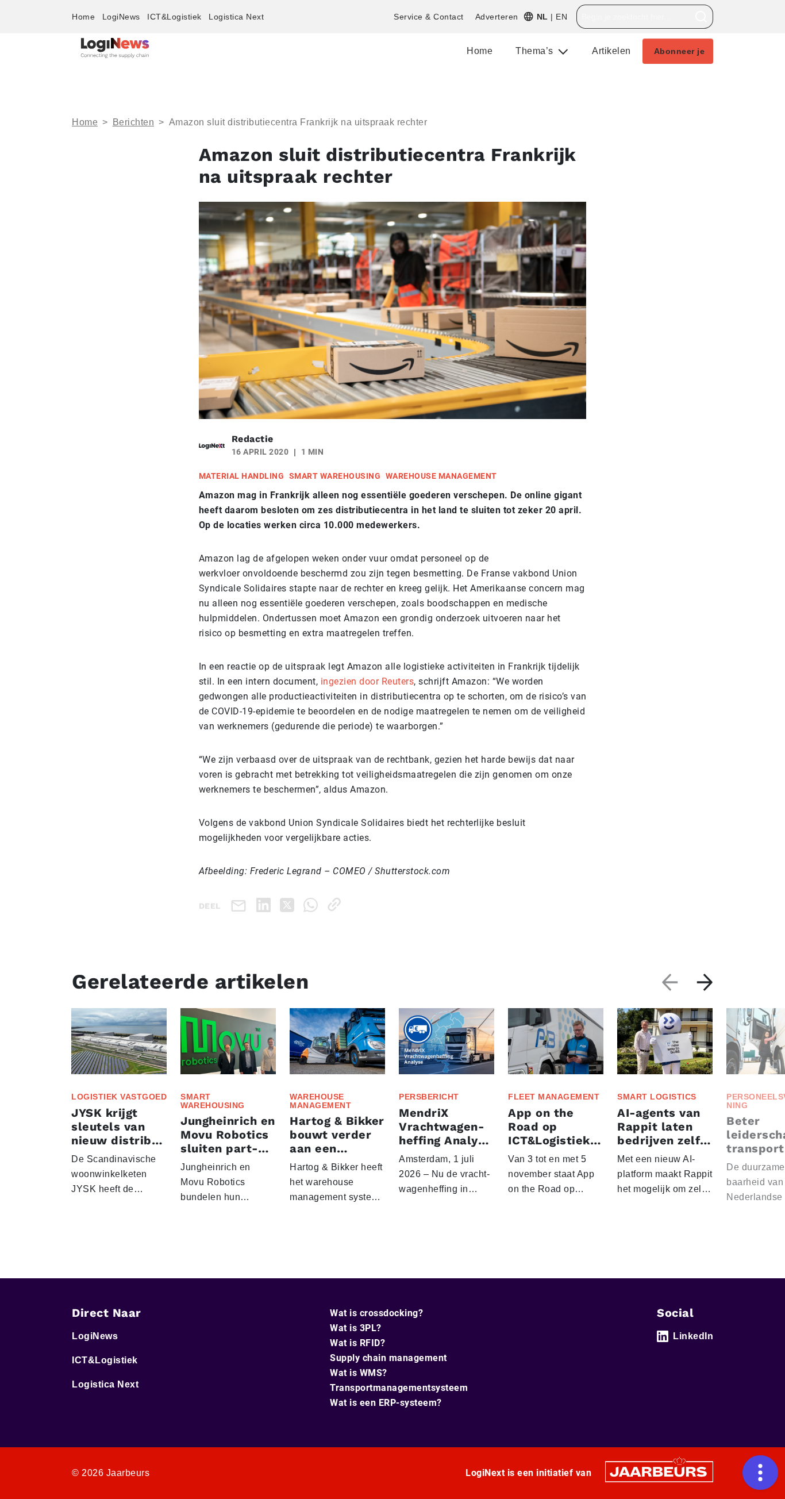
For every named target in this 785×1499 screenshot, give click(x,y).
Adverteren (496, 16)
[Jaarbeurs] (659, 1471)
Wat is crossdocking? (376, 1313)
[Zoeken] (701, 17)
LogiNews (121, 16)
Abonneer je (679, 51)
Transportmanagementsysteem (399, 1387)
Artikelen (611, 51)
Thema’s (535, 51)
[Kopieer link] (336, 904)
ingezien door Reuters (367, 681)
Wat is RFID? (357, 1342)
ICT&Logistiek (174, 16)
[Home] (115, 48)
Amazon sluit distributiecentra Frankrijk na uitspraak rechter (298, 122)
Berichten (134, 122)
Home (83, 16)
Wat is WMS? (358, 1372)
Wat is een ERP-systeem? (386, 1402)
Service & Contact (429, 16)
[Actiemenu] (760, 1472)
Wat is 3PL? (356, 1328)
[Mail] (241, 905)
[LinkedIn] (265, 904)
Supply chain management (388, 1357)
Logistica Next (236, 16)
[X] (289, 904)
